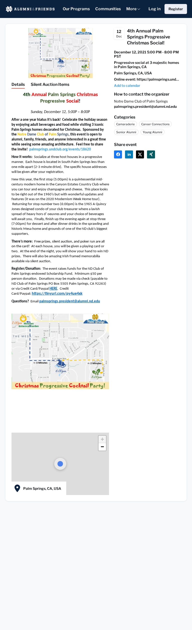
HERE (53, 289)
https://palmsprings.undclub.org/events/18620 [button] (158, 79)
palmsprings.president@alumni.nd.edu (69, 301)
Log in (154, 8)
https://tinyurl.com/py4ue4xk (57, 294)
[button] (102, 439)
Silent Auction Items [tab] (50, 84)
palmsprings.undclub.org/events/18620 (60, 149)
